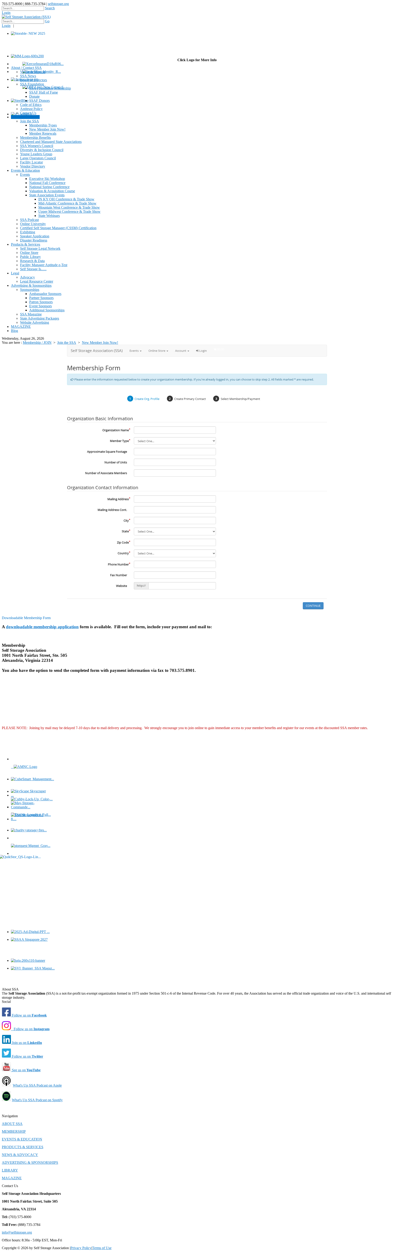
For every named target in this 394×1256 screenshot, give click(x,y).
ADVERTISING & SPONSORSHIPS (30, 1162)
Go (47, 21)
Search (50, 8)
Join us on (26, 1043)
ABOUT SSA (12, 1124)
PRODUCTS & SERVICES (22, 1147)
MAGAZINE (12, 1178)
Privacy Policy (80, 1248)
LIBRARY (10, 1170)
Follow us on (29, 1015)
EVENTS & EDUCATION (22, 1139)
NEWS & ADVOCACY (20, 1155)
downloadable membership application (42, 626)
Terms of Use (101, 1248)
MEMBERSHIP (14, 1131)
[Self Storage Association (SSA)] (26, 17)
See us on (26, 1070)
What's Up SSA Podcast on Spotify (37, 1100)
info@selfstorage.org (17, 1232)
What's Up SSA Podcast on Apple (37, 1085)
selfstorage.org (58, 4)
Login (6, 13)
